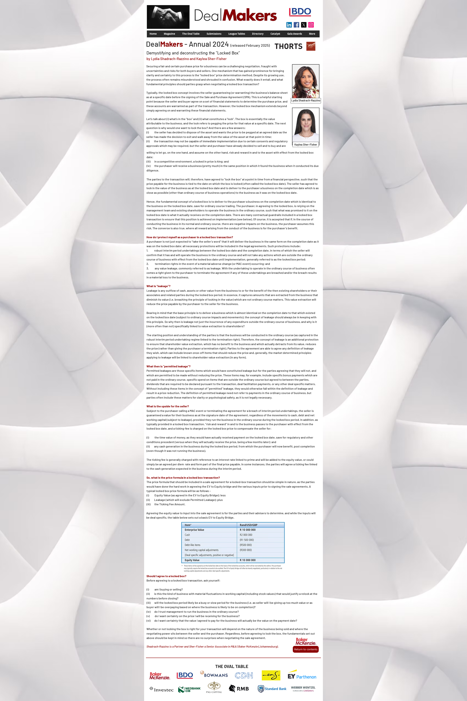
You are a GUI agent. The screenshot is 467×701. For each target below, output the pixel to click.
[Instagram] (311, 25)
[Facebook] (296, 25)
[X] (303, 25)
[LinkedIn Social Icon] (289, 25)
